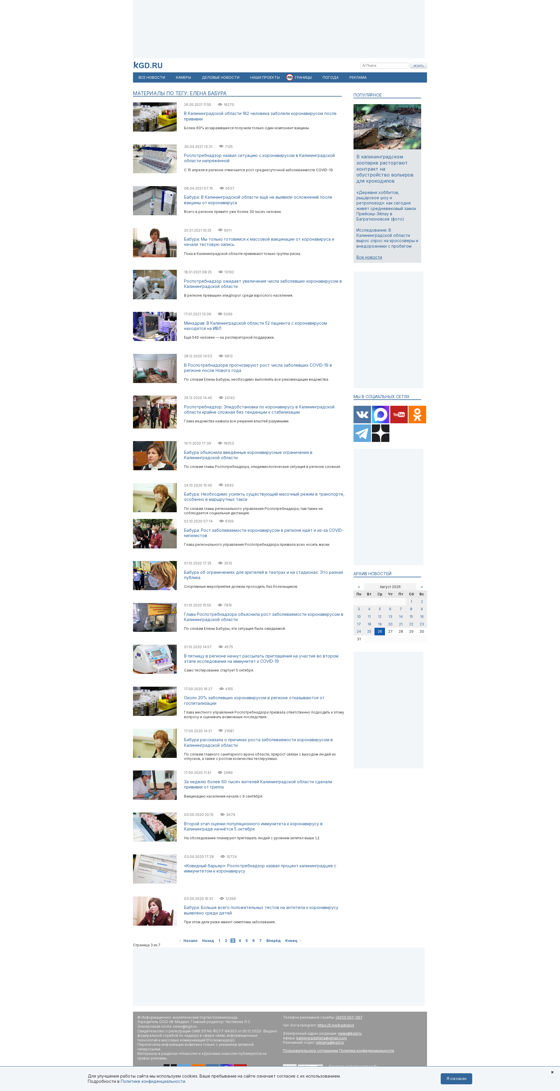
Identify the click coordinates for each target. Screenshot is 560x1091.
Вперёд (273, 940)
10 (359, 616)
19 (380, 624)
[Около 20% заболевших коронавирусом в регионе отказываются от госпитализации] (155, 714)
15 (411, 616)
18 (369, 624)
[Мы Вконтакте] (363, 422)
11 (369, 616)
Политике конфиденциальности (153, 1081)
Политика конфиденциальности (366, 1050)
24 (359, 631)
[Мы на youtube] (399, 422)
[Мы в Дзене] (380, 440)
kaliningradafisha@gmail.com (321, 1038)
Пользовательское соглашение (310, 1050)
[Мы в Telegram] (363, 440)
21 (400, 624)
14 (401, 616)
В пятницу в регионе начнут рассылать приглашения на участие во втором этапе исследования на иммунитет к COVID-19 (261, 658)
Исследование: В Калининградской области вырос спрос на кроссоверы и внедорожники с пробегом (387, 238)
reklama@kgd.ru (330, 1042)
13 (390, 616)
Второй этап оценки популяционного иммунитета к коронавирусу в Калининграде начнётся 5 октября (253, 826)
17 (359, 624)
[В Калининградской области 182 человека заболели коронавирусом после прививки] (155, 130)
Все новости (369, 257)
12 (380, 616)
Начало (190, 940)
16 (422, 616)
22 (411, 624)
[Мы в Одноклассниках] (417, 422)
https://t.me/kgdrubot (336, 1025)
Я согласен (456, 1078)
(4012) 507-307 (349, 1017)
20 (390, 624)
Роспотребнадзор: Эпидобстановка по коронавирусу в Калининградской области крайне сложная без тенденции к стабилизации (259, 409)
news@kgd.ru (350, 1033)
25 (369, 631)
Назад (208, 940)
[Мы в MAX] (381, 422)
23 (422, 624)
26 (380, 631)
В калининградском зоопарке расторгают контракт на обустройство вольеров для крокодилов (385, 169)
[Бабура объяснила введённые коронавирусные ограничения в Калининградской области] (155, 469)
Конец (291, 940)
